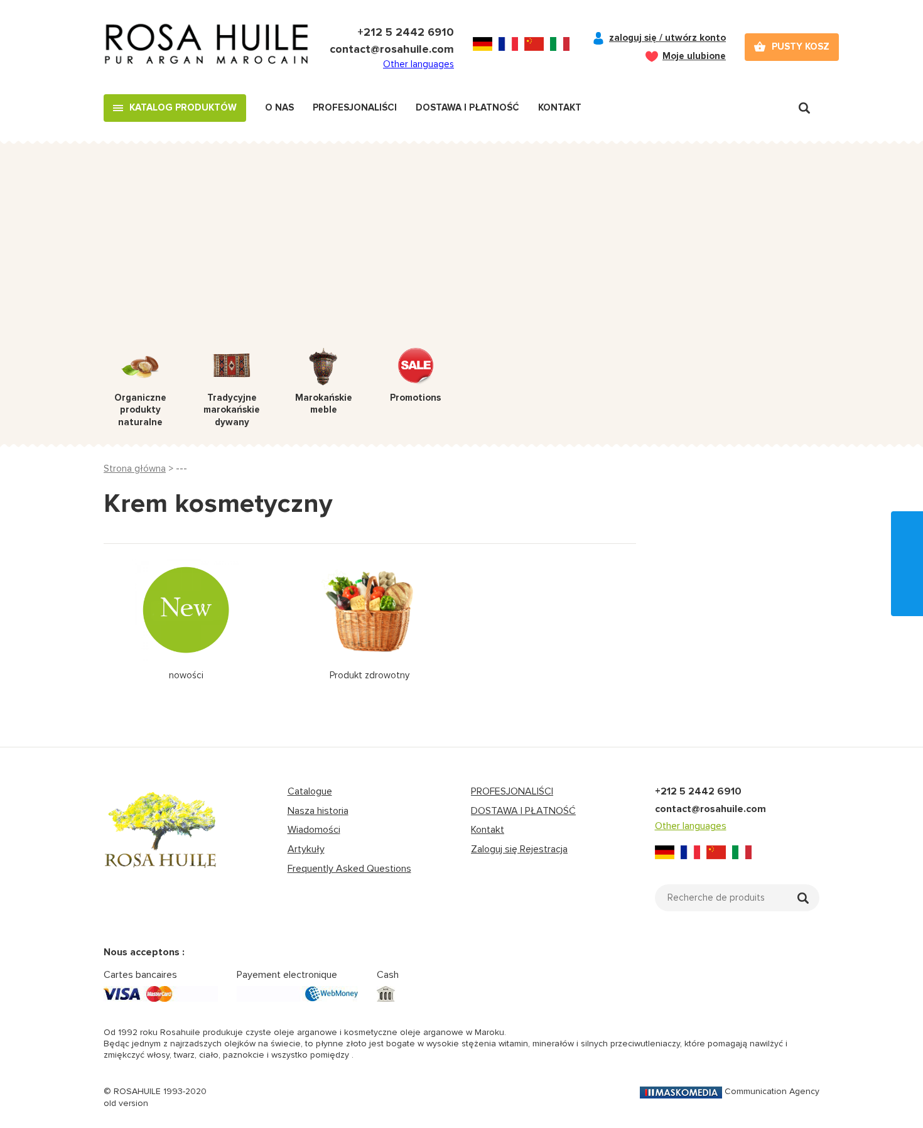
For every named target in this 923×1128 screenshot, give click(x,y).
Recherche (804, 108)
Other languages (418, 64)
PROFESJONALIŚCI (512, 791)
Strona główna (135, 468)
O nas (279, 107)
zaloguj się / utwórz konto (667, 37)
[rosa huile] (161, 841)
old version (126, 1103)
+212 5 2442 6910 (405, 32)
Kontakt (559, 107)
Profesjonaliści (355, 107)
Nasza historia (318, 811)
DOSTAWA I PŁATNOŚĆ (523, 811)
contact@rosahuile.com (392, 49)
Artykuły (306, 849)
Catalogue (310, 791)
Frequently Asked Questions (349, 868)
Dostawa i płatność (467, 107)
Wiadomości (314, 829)
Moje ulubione (694, 56)
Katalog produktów (183, 107)
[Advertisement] (461, 254)
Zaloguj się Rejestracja (519, 849)
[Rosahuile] (207, 47)
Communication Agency (772, 1091)
